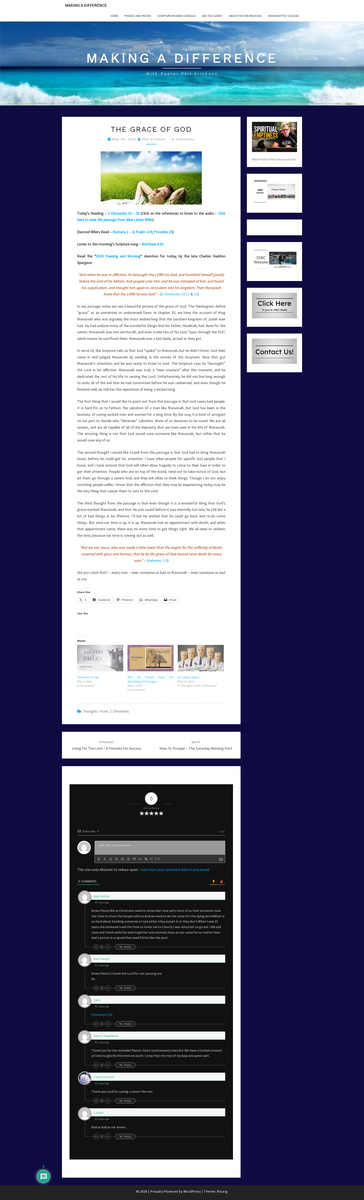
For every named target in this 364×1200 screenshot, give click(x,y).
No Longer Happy (188, 677)
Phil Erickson (154, 139)
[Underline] (111, 858)
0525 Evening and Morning (118, 256)
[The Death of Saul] (100, 658)
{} (151, 858)
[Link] (146, 858)
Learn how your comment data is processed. (175, 869)
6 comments (183, 139)
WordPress (192, 1191)
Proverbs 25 (163, 231)
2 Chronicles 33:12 (175, 294)
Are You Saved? (212, 16)
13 (196, 294)
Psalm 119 (144, 231)
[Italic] (105, 858)
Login (221, 831)
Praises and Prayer (137, 16)
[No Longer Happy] (201, 658)
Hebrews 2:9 (157, 560)
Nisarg (222, 1191)
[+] (157, 858)
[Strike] (116, 858)
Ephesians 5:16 (101, 1014)
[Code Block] (140, 858)
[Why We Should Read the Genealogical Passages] (150, 658)
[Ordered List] (122, 858)
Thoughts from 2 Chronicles (106, 711)
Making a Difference (86, 5)
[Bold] (99, 858)
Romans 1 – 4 (123, 231)
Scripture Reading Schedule (176, 16)
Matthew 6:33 (152, 244)
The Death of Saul (88, 677)
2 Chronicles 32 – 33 (124, 213)
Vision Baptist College (283, 16)
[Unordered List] (128, 858)
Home (114, 16)
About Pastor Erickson (245, 16)
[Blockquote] (134, 858)
